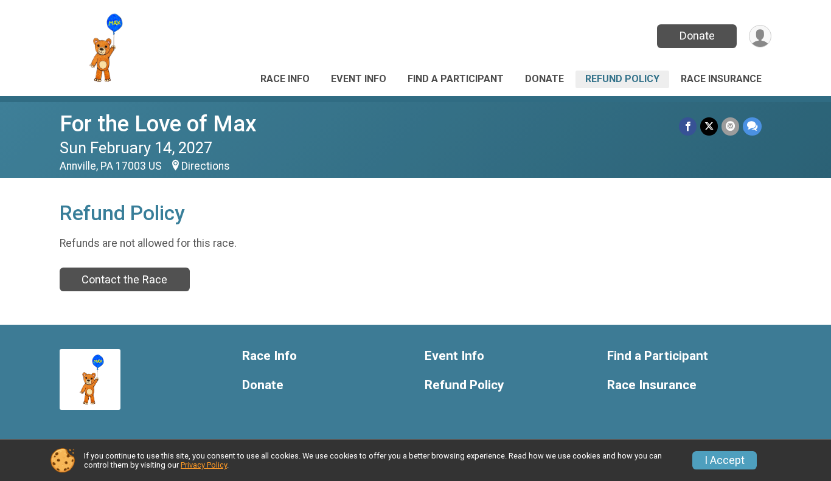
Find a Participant (456, 79)
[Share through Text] (752, 126)
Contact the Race (124, 279)
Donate (697, 35)
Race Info (285, 79)
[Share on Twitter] (709, 126)
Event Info (358, 79)
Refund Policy (622, 79)
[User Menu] (760, 36)
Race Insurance (721, 79)
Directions (205, 166)
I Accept (724, 460)
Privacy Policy (204, 464)
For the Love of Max (158, 124)
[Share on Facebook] (688, 126)
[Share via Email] (730, 126)
